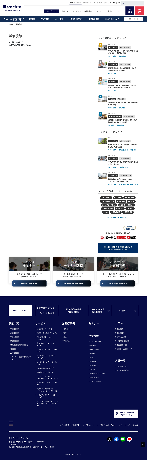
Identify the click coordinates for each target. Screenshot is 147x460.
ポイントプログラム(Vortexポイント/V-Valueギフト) (47, 377)
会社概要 (93, 345)
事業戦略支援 (14, 329)
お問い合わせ (89, 425)
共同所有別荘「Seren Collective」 (44, 338)
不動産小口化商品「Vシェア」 (47, 333)
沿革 (91, 357)
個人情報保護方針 (123, 370)
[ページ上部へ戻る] (143, 444)
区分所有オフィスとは (44, 329)
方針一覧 (120, 360)
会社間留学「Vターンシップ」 (47, 382)
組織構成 (93, 353)
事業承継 (66, 341)
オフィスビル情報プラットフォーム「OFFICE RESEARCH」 (47, 402)
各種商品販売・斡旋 (43, 372)
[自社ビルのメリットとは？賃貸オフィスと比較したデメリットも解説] (102, 141)
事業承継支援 (14, 337)
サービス (40, 323)
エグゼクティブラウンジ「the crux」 (47, 363)
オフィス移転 (121, 337)
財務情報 (93, 361)
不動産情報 (120, 333)
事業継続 (120, 329)
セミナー (94, 323)
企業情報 (94, 335)
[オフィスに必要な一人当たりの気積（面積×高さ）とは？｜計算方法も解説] (102, 47)
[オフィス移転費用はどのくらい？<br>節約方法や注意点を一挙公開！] (102, 158)
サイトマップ (124, 425)
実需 (65, 333)
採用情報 (122, 311)
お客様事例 (68, 323)
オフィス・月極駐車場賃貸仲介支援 (20, 358)
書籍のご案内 (94, 377)
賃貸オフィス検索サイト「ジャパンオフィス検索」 (46, 390)
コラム (119, 323)
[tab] (118, 217)
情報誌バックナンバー (97, 373)
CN (119, 3)
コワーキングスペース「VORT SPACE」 (47, 351)
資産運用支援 (14, 341)
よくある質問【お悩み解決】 (70, 425)
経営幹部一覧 (94, 349)
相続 (65, 337)
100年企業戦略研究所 (44, 368)
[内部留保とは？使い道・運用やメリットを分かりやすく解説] (102, 99)
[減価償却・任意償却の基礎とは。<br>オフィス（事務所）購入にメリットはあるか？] (102, 116)
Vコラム (11, 24)
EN (114, 3)
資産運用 (66, 329)
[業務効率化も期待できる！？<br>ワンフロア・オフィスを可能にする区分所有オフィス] (102, 176)
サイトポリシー (122, 366)
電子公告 (93, 365)
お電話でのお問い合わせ (107, 425)
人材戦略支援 (14, 353)
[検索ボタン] (122, 3)
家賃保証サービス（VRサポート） (47, 344)
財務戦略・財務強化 (123, 341)
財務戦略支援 (14, 333)
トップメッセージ (96, 341)
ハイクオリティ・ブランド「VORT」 (46, 357)
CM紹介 (93, 369)
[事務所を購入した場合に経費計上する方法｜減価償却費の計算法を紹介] (102, 64)
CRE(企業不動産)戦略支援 (19, 345)
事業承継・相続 (122, 345)
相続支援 (13, 349)
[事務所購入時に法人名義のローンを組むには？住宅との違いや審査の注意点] (102, 82)
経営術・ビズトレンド (124, 349)
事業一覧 (14, 323)
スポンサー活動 (95, 381)
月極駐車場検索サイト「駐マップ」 (47, 396)
